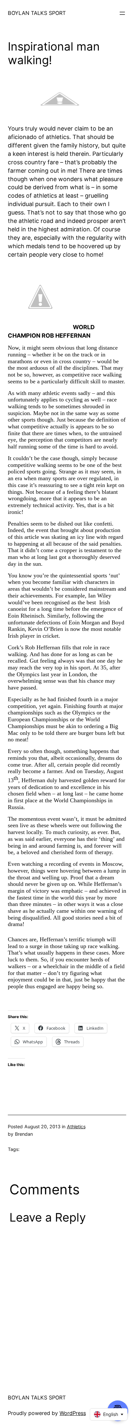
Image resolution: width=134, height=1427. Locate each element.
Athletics (76, 1126)
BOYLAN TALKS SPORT (37, 13)
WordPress (73, 1413)
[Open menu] (122, 13)
